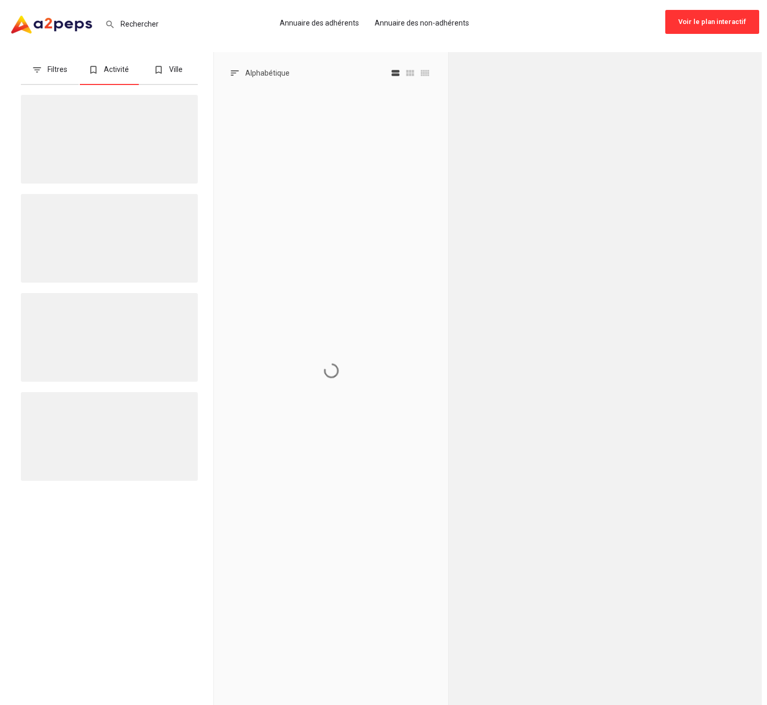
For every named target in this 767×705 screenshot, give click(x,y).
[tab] (50, 74)
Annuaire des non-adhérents (422, 23)
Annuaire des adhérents (319, 23)
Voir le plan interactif (712, 22)
